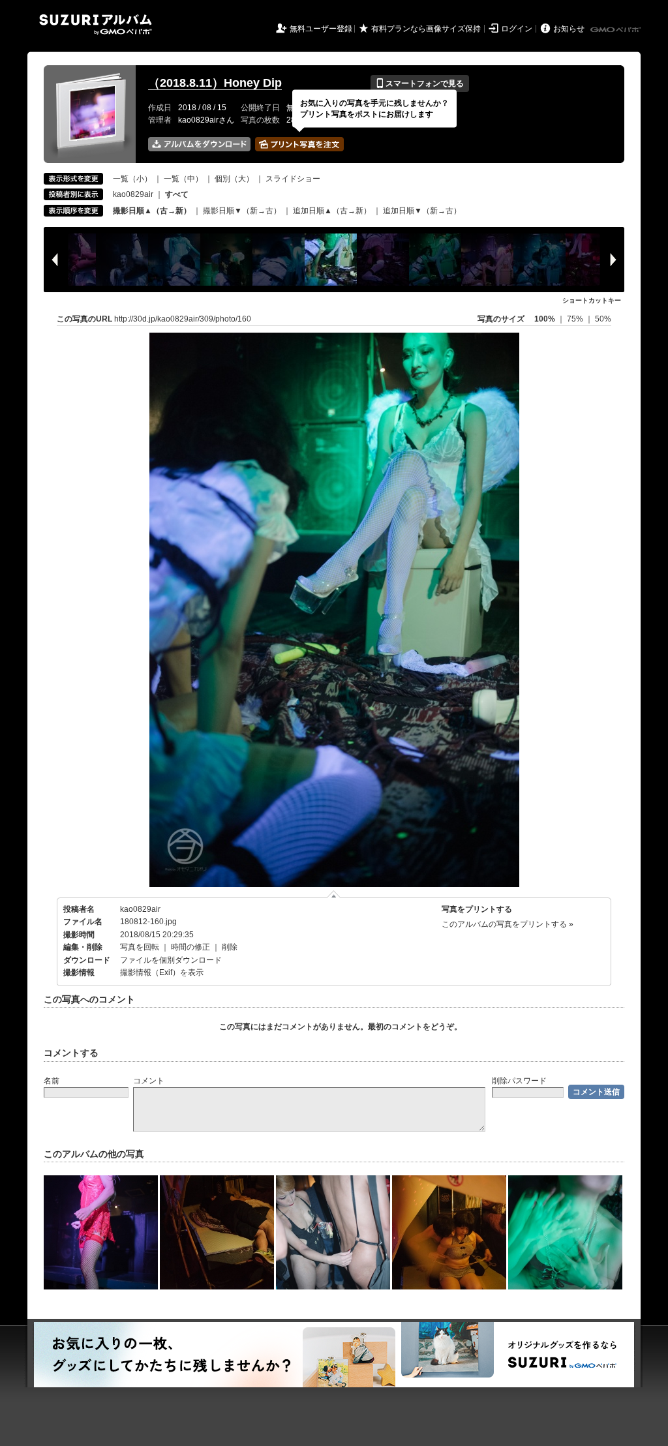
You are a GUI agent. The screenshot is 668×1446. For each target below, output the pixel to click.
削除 (229, 947)
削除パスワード (519, 1080)
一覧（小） (132, 178)
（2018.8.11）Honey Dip (215, 82)
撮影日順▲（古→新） (152, 210)
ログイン (516, 28)
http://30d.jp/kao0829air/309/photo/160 (182, 319)
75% (576, 319)
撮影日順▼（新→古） (242, 210)
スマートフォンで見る (420, 83)
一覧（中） (183, 178)
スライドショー (293, 178)
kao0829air (133, 194)
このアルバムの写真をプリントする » (507, 924)
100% (544, 319)
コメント (148, 1080)
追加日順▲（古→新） (332, 210)
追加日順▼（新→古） (422, 210)
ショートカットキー (591, 300)
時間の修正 (190, 947)
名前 (51, 1080)
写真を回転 (139, 947)
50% (603, 319)
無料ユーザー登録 (321, 28)
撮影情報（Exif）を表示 (162, 972)
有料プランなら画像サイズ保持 (426, 28)
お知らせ (568, 28)
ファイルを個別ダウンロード (171, 960)
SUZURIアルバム (95, 24)
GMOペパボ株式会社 (616, 30)
